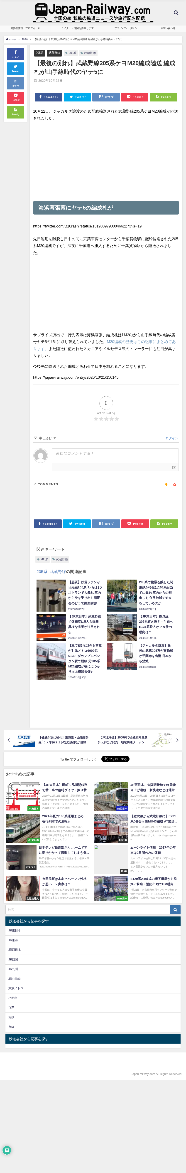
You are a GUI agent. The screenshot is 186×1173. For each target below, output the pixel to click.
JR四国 (13, 959)
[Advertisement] (106, 161)
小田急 (12, 997)
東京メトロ (15, 988)
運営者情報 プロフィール (25, 28)
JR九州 (13, 969)
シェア (15, 56)
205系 (40, 52)
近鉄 (11, 1017)
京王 (11, 1007)
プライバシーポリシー (127, 28)
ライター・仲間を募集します (77, 28)
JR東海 (13, 940)
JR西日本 (14, 949)
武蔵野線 (54, 52)
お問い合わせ (167, 28)
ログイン (171, 438)
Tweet (16, 71)
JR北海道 (14, 978)
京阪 (11, 1026)
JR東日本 (14, 930)
